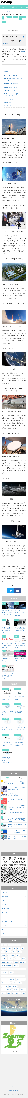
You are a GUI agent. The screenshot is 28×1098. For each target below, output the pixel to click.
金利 (24, 993)
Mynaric (14, 951)
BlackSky (4, 948)
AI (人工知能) (5, 909)
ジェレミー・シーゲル (19, 976)
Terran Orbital (23, 962)
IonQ (18, 948)
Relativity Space (10, 955)
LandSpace (9, 16)
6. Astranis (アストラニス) (11, 90)
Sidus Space (17, 958)
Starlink (16, 962)
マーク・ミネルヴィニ (16, 982)
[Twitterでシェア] (10, 590)
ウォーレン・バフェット (7, 969)
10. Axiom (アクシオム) (10, 106)
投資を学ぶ (5, 7)
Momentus (8, 951)
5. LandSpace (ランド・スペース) (12, 87)
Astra (10, 945)
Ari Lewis (22, 54)
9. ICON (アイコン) (9, 102)
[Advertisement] (14, 845)
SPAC (3, 934)
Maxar (3, 951)
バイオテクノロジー (7, 905)
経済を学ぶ (15, 7)
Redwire (3, 955)
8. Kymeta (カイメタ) (9, 99)
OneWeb (15, 16)
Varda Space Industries (6, 965)
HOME (3, 11)
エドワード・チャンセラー (19, 969)
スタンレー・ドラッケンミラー (8, 979)
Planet (19, 951)
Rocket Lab (4, 958)
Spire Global (9, 962)
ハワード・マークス (21, 979)
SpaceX (25, 16)
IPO (3, 929)
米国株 (8, 993)
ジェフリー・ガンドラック (7, 976)
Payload (23, 51)
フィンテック (5, 925)
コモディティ (4, 972)
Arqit (6, 945)
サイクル (11, 972)
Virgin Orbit (16, 965)
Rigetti (17, 955)
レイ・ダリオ (4, 986)
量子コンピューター (16, 993)
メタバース (5, 917)
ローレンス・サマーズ (6, 989)
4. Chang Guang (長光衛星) (11, 83)
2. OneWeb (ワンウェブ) (10, 75)
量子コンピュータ (7, 921)
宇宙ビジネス (5, 900)
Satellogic (11, 958)
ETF (14, 948)
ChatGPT (4, 913)
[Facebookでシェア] (17, 590)
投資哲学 (3, 993)
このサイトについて (14, 1086)
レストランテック (13, 986)
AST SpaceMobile (17, 945)
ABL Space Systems (3, 19)
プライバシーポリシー (14, 1090)
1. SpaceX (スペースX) (10, 71)
